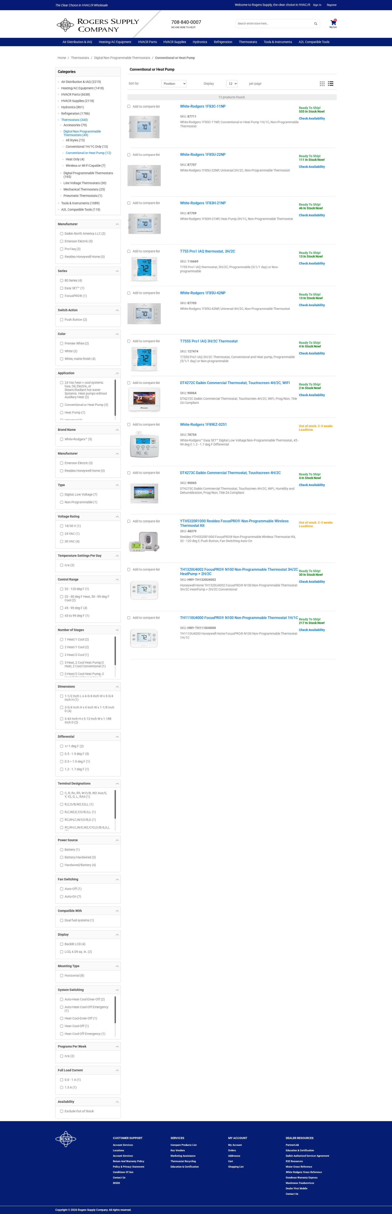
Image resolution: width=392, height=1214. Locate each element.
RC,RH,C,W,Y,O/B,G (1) (80, 819)
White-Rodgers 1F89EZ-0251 (203, 424)
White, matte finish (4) (80, 359)
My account (235, 1145)
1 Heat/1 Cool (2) (77, 639)
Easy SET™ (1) (74, 288)
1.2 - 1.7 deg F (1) (77, 769)
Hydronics (200, 42)
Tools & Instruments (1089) (80, 203)
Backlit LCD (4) (75, 944)
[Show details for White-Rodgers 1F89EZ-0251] (144, 444)
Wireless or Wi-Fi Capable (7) (85, 165)
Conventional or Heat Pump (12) (88, 153)
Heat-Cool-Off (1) (77, 1026)
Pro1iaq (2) (73, 249)
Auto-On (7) (73, 896)
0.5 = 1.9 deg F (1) (77, 761)
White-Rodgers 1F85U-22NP (202, 154)
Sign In (317, 5)
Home (62, 58)
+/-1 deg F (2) (74, 746)
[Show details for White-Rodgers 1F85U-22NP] (144, 174)
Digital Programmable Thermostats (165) (88, 174)
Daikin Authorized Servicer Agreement (307, 1155)
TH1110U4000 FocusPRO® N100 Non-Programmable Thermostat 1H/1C (239, 618)
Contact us (119, 1177)
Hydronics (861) (72, 107)
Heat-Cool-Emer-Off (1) (81, 1018)
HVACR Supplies (174, 42)
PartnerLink (292, 1145)
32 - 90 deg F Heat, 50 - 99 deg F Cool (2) (87, 598)
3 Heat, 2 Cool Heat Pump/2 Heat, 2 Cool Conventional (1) (85, 664)
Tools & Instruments (278, 42)
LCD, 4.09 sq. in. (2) (78, 952)
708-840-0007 (186, 22)
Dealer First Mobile (296, 1188)
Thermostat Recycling (183, 1161)
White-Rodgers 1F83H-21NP (203, 203)
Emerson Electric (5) (79, 241)
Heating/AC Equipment (115, 42)
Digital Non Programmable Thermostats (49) (82, 133)
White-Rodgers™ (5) (78, 439)
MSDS (116, 1183)
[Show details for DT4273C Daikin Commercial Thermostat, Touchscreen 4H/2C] (144, 492)
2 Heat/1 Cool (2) (77, 647)
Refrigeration (223, 42)
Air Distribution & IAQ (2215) (81, 82)
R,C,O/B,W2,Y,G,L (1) (79, 804)
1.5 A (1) (71, 1087)
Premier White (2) (77, 343)
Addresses (234, 1155)
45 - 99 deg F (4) (76, 608)
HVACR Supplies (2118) (77, 101)
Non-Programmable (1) (81, 502)
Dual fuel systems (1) (79, 920)
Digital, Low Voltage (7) (81, 494)
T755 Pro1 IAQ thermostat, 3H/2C (207, 251)
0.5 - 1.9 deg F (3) (77, 754)
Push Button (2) (76, 319)
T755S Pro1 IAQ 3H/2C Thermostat (209, 341)
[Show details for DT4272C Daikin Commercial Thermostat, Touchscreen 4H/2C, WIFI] (144, 398)
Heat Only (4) (75, 159)
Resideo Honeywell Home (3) (85, 256)
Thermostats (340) (74, 120)
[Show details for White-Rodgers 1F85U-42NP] (144, 312)
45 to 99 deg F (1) (77, 615)
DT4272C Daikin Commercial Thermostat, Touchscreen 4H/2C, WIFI (235, 383)
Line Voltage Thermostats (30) (85, 183)
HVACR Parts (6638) (75, 94)
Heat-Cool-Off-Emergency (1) (85, 1034)
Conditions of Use (123, 1172)
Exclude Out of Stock (79, 1111)
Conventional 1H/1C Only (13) (87, 146)
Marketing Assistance (183, 1155)
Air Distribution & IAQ (77, 42)
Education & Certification (185, 1166)
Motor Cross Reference (299, 1166)
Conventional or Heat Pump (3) (86, 405)
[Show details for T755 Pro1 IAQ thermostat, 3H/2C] (144, 267)
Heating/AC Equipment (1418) (82, 88)
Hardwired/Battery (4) (80, 865)
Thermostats (248, 42)
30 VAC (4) (72, 541)
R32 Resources (294, 1161)
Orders (232, 1150)
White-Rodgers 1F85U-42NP (202, 293)
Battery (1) (72, 849)
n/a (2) (69, 565)
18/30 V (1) (73, 526)
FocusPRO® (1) (76, 296)
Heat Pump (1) (75, 412)
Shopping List (236, 1166)
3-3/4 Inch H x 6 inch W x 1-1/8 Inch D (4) (89, 709)
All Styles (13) (75, 140)
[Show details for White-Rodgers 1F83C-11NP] (144, 126)
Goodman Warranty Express (302, 1177)
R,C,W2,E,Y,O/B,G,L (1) (80, 812)
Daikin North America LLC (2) (85, 233)
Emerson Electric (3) (79, 463)
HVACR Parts (147, 42)
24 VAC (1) (72, 533)
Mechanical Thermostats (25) (84, 189)
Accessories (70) (75, 125)
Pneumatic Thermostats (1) (83, 196)
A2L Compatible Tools (314, 42)
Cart (230, 1161)
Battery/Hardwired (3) (80, 857)
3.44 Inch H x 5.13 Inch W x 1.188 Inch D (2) (88, 720)
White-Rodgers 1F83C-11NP (202, 106)
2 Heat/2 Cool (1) (77, 655)
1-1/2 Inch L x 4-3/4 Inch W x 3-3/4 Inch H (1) (89, 697)
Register (332, 5)
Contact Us (292, 1193)
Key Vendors (178, 1150)
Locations (118, 1150)
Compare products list (184, 1145)
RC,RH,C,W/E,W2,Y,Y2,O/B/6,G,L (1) (87, 829)
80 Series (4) (73, 280)
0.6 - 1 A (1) (73, 1080)
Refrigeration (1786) (75, 113)
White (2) (71, 351)
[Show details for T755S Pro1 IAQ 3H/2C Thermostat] (144, 357)
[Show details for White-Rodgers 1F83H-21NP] (144, 222)
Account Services (123, 1145)
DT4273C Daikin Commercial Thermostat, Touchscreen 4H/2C (230, 473)
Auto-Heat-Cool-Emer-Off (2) (85, 999)
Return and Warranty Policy (128, 1161)
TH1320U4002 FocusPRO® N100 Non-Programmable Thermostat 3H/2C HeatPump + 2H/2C (239, 571)
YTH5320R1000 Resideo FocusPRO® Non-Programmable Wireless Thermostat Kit (234, 523)
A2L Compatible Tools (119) (80, 209)
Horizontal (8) (74, 975)
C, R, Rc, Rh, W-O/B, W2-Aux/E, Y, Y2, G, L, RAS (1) (86, 794)
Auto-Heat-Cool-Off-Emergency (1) (86, 1008)
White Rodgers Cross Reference (304, 1172)
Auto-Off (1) (73, 889)
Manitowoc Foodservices (300, 1183)
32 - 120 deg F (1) (77, 589)
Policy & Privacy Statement (128, 1166)
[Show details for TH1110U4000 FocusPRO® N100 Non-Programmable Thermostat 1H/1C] (144, 637)
